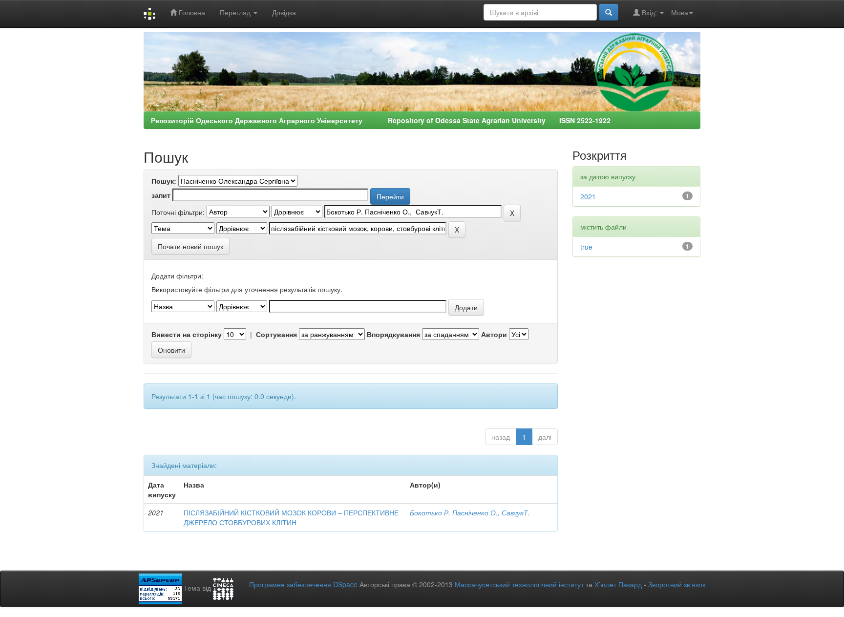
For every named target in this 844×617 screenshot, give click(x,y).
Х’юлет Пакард (618, 584)
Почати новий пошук (190, 246)
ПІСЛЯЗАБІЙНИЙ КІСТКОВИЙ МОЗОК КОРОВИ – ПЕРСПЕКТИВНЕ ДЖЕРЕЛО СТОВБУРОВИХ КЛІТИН (291, 517)
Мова (679, 12)
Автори (494, 334)
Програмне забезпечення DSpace (303, 584)
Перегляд (236, 12)
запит (160, 195)
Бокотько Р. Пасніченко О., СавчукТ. (470, 512)
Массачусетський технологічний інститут (519, 584)
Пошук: (163, 181)
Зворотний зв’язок (676, 584)
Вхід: (649, 12)
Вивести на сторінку (186, 334)
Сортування (276, 334)
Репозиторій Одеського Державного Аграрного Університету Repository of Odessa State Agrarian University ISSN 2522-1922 (381, 120)
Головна (191, 12)
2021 (588, 196)
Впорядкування (393, 334)
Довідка (284, 12)
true (586, 247)
